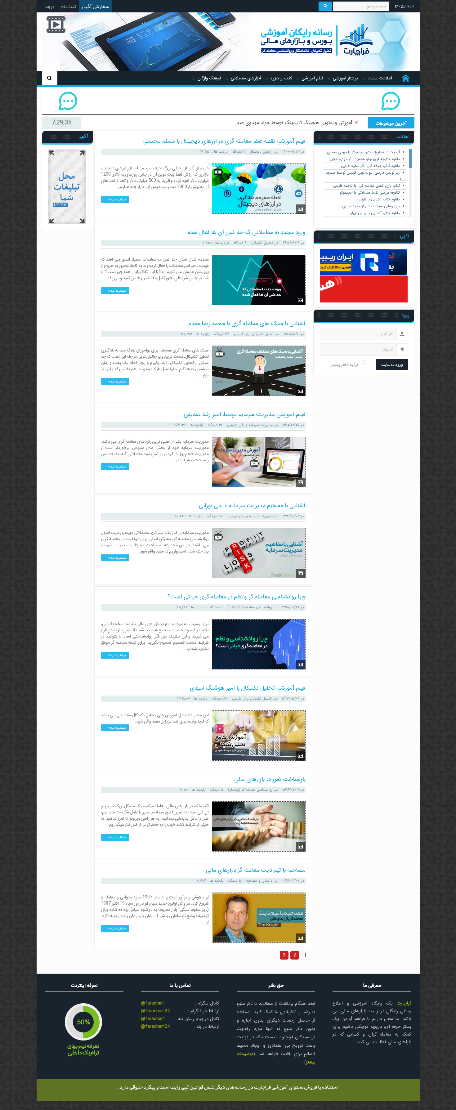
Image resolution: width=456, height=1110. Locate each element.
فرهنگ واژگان (209, 78)
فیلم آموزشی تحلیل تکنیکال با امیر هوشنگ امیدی (248, 688)
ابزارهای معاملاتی (246, 78)
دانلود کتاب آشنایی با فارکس (378, 199)
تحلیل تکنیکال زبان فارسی (254, 334)
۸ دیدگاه (240, 243)
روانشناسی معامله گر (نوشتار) (249, 607)
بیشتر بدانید (118, 199)
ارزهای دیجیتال (260, 151)
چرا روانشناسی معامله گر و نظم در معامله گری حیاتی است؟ (237, 597)
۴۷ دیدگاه (221, 334)
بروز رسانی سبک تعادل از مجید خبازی (371, 206)
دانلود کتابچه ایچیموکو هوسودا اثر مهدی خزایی (364, 159)
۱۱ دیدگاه (216, 607)
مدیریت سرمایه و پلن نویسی (250, 425)
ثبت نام (68, 6)
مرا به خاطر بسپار (345, 364)
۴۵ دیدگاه (215, 516)
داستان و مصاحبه (259, 881)
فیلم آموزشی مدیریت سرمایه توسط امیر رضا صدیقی (245, 414)
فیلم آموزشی (312, 78)
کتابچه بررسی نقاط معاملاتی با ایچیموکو (370, 192)
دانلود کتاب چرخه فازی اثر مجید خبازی (370, 166)
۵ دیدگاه (216, 790)
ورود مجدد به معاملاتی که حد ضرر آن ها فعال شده (247, 232)
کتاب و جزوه (281, 78)
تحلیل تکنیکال (262, 243)
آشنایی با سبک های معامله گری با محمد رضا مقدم (247, 323)
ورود (49, 6)
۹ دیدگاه (238, 151)
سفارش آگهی (95, 6)
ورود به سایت (392, 364)
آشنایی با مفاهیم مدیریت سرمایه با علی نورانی (252, 505)
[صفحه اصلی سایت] (405, 78)
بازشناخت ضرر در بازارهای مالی (270, 779)
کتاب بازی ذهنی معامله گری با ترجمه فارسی (366, 186)
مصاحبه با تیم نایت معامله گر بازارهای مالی (256, 870)
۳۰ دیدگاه (215, 425)
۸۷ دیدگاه (219, 698)
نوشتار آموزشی (345, 78)
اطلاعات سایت (380, 78)
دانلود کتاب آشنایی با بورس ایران (374, 213)
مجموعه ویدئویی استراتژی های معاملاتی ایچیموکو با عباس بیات (287, 123)
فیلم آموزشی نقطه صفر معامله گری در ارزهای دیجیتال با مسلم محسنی (224, 141)
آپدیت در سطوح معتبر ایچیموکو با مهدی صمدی (363, 152)
